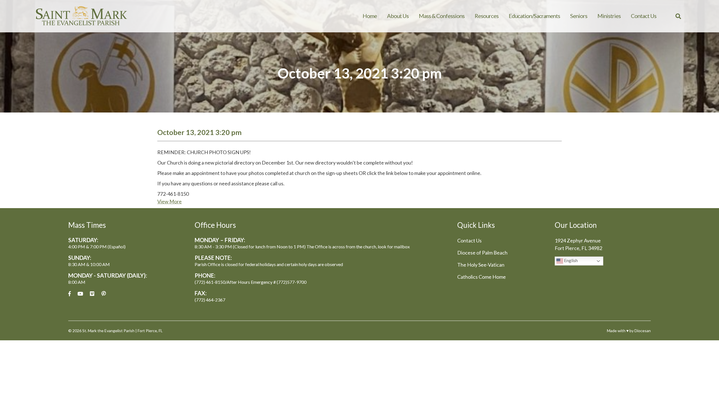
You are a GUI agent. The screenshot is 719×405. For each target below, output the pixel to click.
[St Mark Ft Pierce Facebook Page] (69, 294)
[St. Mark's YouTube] (80, 294)
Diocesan (642, 330)
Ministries (609, 15)
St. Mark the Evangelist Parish (108, 330)
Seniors (578, 15)
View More (169, 201)
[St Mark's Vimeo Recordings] (92, 294)
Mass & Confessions (442, 15)
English (570, 260)
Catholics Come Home (481, 277)
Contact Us (643, 15)
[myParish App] (103, 294)
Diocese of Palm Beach (482, 252)
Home (370, 15)
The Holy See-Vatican (480, 265)
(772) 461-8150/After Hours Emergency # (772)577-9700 (250, 282)
